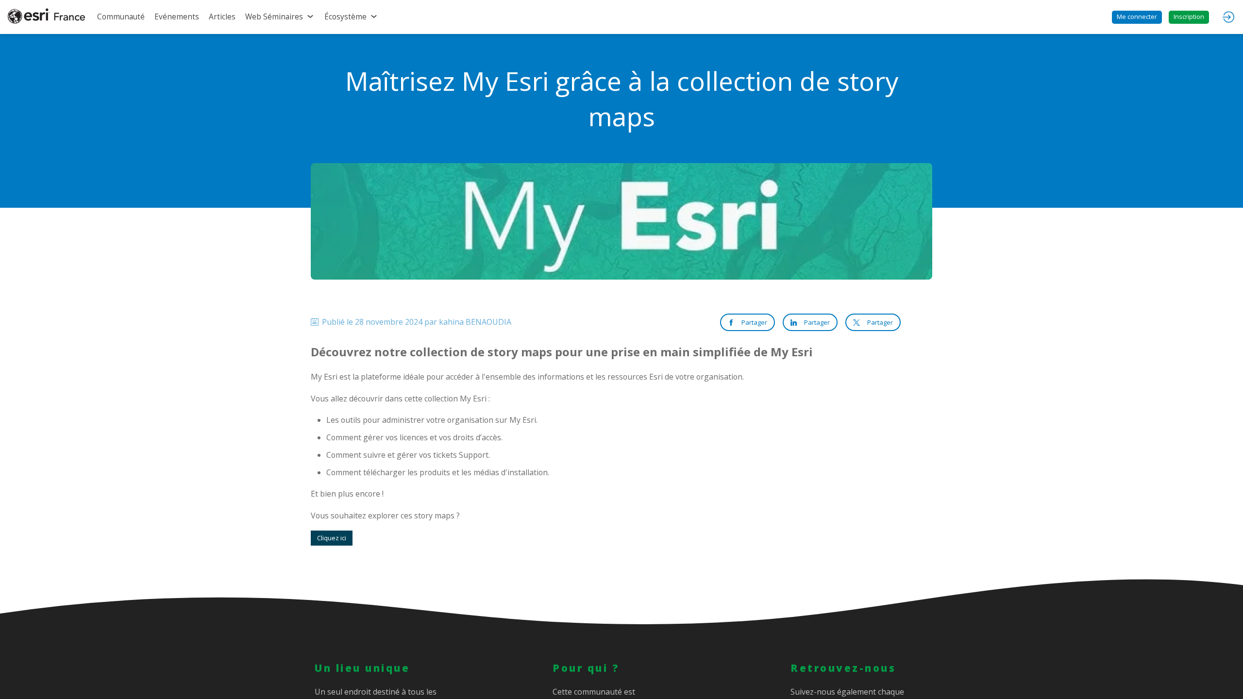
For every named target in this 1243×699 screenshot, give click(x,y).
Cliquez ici (331, 537)
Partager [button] (754, 322)
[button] (1137, 17)
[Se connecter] (1228, 17)
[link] (121, 17)
